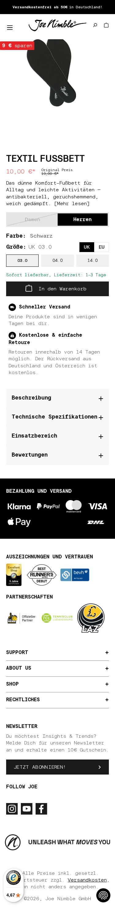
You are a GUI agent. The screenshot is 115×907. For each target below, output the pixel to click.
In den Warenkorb (60, 288)
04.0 (57, 260)
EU (102, 247)
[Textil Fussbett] (57, 74)
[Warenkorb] (106, 25)
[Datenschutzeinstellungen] (103, 895)
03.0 (22, 260)
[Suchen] (95, 25)
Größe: (29, 247)
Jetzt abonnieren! (40, 767)
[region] (57, 73)
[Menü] (9, 27)
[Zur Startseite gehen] (57, 25)
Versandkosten (87, 880)
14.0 (92, 260)
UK (87, 247)
